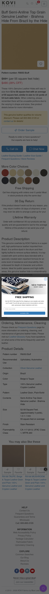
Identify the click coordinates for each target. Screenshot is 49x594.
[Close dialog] (45, 279)
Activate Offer (24, 313)
